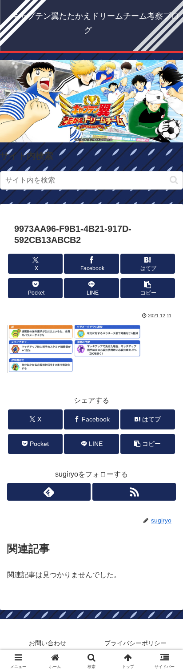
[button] (174, 180)
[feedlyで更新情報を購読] (49, 492)
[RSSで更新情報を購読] (134, 492)
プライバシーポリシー (135, 643)
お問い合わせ (47, 643)
